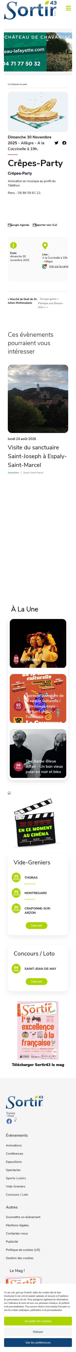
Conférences (14, 1154)
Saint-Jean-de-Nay (40, 969)
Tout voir (36, 925)
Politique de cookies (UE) (23, 1250)
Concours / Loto (17, 1195)
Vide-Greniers (15, 1186)
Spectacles (13, 1170)
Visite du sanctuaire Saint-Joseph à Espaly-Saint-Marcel (37, 456)
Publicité (12, 1242)
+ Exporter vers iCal (45, 225)
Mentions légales (17, 1225)
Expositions (14, 1162)
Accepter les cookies (38, 1321)
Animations (14, 1145)
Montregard (36, 893)
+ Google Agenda (18, 225)
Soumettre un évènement (23, 1217)
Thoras (31, 878)
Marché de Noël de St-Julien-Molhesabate (23, 301)
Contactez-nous (17, 1233)
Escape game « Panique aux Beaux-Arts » (50, 303)
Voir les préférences (38, 1342)
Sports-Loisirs (16, 1178)
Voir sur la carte (58, 266)
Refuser (38, 1331)
